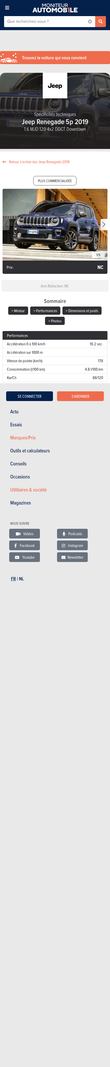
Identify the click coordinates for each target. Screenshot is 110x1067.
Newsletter (75, 557)
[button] (104, 224)
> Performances (45, 310)
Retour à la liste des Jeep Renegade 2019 (39, 162)
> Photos (54, 321)
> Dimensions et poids (82, 310)
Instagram (75, 545)
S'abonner (80, 396)
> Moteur (18, 310)
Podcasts (75, 533)
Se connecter (29, 396)
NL (21, 578)
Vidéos (28, 533)
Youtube (28, 557)
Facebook (27, 545)
